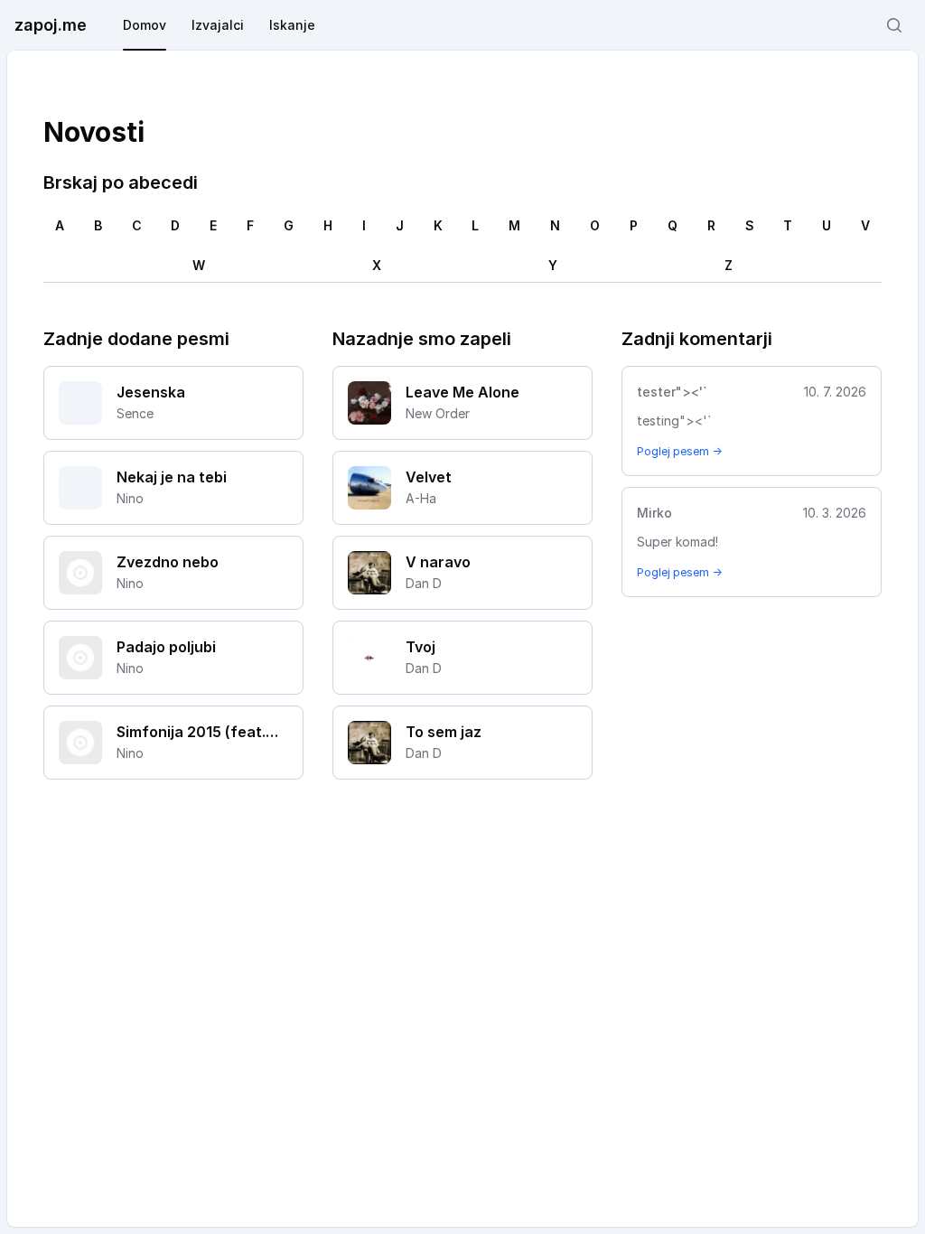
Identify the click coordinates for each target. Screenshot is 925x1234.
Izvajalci (218, 25)
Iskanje (292, 25)
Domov (144, 25)
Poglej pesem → (679, 451)
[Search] (894, 25)
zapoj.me (50, 24)
